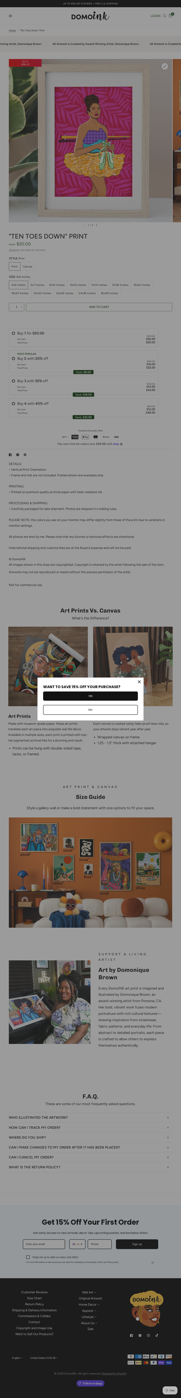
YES (90, 696)
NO (90, 710)
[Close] (139, 682)
